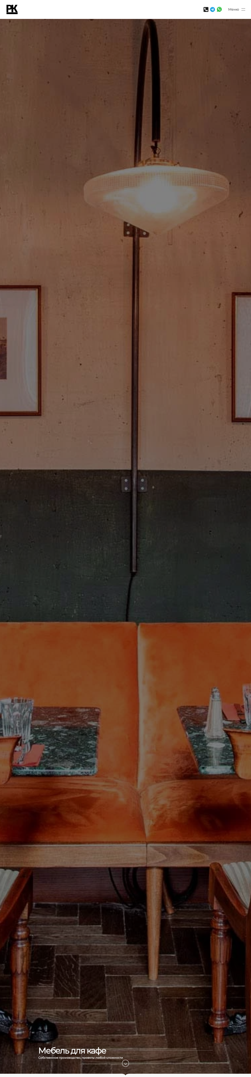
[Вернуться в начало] (12, 9)
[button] (236, 9)
